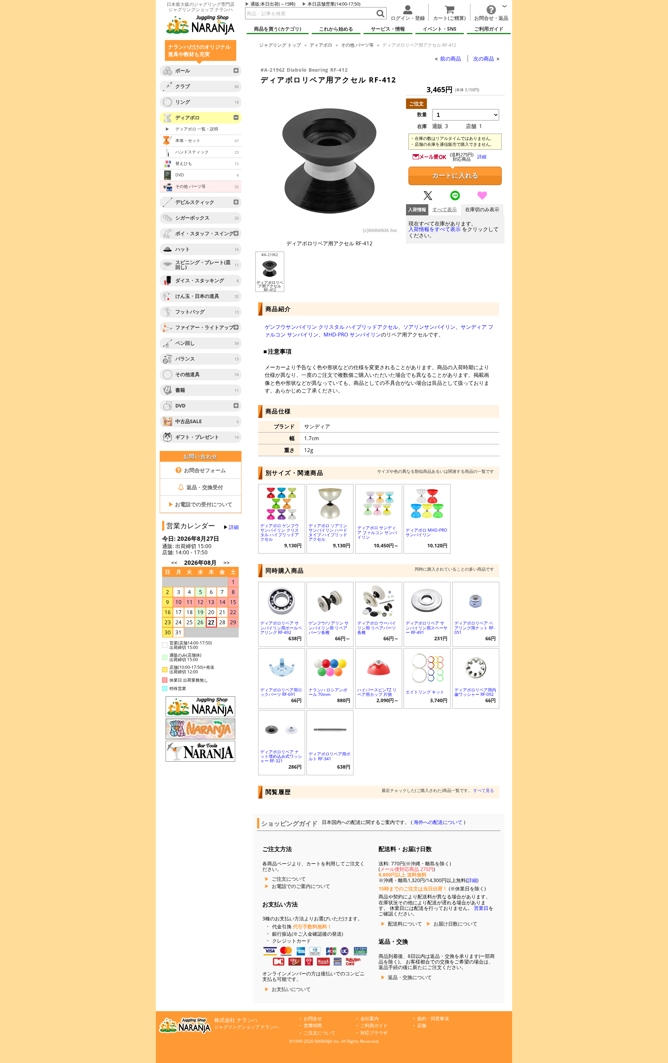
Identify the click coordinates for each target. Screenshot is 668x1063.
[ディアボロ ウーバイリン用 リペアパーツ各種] (378, 600)
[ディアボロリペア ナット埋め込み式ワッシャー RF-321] (281, 729)
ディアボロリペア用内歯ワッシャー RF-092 (475, 692)
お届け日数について (455, 924)
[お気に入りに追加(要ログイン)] (482, 198)
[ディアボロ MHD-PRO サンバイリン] (427, 502)
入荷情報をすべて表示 (434, 229)
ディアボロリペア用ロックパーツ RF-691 (281, 692)
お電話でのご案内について (301, 886)
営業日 (481, 908)
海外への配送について (438, 822)
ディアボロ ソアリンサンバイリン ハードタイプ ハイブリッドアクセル (328, 532)
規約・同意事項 (433, 1018)
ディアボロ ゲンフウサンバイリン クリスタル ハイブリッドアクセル (279, 532)
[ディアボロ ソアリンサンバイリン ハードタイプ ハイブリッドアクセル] (330, 502)
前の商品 (451, 58)
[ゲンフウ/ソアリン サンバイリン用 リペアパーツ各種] (330, 600)
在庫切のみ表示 (482, 209)
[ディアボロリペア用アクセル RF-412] (329, 232)
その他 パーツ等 (357, 45)
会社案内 (369, 1018)
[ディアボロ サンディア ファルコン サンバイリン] (378, 502)
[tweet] (428, 198)
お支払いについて (291, 989)
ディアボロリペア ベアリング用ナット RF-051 (474, 627)
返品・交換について (410, 977)
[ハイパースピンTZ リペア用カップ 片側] (378, 667)
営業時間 (313, 1025)
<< (174, 563)
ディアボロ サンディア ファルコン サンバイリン (377, 532)
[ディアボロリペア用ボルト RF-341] (330, 729)
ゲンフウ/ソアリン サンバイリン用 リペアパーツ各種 (329, 627)
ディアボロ (321, 45)
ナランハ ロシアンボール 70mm (328, 692)
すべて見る (483, 790)
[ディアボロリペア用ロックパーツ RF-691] (281, 667)
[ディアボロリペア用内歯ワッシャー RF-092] (476, 667)
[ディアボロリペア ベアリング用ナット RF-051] (476, 600)
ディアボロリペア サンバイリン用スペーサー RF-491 (426, 627)
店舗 (421, 1025)
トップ (280, 45)
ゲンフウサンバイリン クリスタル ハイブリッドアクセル (331, 326)
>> (226, 563)
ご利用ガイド (374, 1025)
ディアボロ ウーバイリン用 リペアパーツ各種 (376, 627)
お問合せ (313, 1018)
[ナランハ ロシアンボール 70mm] (330, 667)
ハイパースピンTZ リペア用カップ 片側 (377, 692)
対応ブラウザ (374, 1033)
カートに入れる (455, 175)
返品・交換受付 (204, 487)
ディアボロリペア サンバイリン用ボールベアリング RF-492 (281, 627)
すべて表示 (444, 209)
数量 (422, 114)
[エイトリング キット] (427, 667)
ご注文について (289, 879)
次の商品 (484, 58)
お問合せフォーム (204, 470)
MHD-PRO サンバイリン (352, 334)
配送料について (405, 924)
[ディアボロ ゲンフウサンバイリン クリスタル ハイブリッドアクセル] (281, 502)
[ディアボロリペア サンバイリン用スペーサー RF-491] (427, 600)
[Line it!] (455, 198)
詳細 (234, 527)
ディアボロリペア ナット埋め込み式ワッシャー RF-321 (281, 756)
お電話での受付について (200, 504)
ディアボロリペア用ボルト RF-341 (329, 756)
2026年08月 (201, 562)
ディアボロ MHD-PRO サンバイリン (426, 532)
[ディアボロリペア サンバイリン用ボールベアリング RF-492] (281, 600)
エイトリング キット (425, 692)
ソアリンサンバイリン (429, 326)
